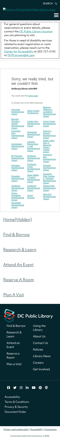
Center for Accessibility (18, 51)
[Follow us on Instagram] (21, 388)
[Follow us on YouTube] (34, 388)
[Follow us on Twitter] (14, 388)
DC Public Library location (36, 31)
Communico (50, 429)
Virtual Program (31, 196)
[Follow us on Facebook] (8, 388)
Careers (38, 363)
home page (33, 96)
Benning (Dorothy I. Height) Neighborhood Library (17, 123)
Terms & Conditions (17, 402)
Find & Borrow (16, 234)
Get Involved (41, 369)
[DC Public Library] (28, 315)
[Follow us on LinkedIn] (27, 388)
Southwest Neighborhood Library (33, 188)
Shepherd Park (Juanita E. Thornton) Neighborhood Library (49, 178)
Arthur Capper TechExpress (33, 112)
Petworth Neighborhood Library (49, 167)
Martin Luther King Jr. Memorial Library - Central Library (49, 146)
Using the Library (39, 328)
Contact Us (40, 343)
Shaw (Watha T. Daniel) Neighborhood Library (33, 178)
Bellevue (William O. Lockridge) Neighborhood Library (49, 111)
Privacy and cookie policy (16, 429)
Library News (42, 356)
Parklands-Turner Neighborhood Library (33, 167)
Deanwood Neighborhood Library (33, 134)
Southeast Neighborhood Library (17, 188)
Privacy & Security (16, 407)
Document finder (15, 412)
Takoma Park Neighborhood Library (49, 188)
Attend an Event (18, 264)
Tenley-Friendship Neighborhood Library (17, 196)
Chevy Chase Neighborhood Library (49, 123)
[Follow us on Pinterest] (40, 388)
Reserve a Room (18, 279)
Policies (38, 349)
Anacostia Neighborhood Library (17, 112)
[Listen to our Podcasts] (46, 388)
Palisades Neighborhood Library (17, 167)
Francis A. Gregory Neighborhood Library (49, 134)
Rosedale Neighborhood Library (17, 178)
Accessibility (12, 397)
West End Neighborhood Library (49, 196)
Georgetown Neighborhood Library (17, 146)
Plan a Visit (13, 294)
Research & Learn (19, 249)
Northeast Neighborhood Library (33, 158)
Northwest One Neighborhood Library (49, 158)
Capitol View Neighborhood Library (33, 123)
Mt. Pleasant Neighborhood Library (17, 158)
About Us (39, 336)
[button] (56, 15)
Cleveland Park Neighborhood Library (17, 134)
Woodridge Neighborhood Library (17, 205)
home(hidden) (17, 219)
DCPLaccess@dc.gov (21, 55)
